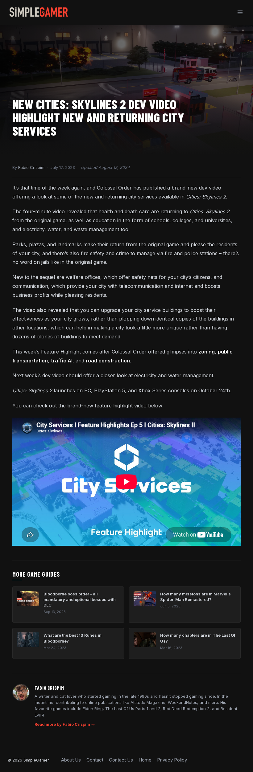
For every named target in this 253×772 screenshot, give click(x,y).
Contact (94, 760)
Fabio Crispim (31, 167)
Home (145, 760)
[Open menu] (240, 12)
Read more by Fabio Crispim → (65, 724)
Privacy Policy (172, 760)
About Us (71, 760)
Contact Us (121, 760)
